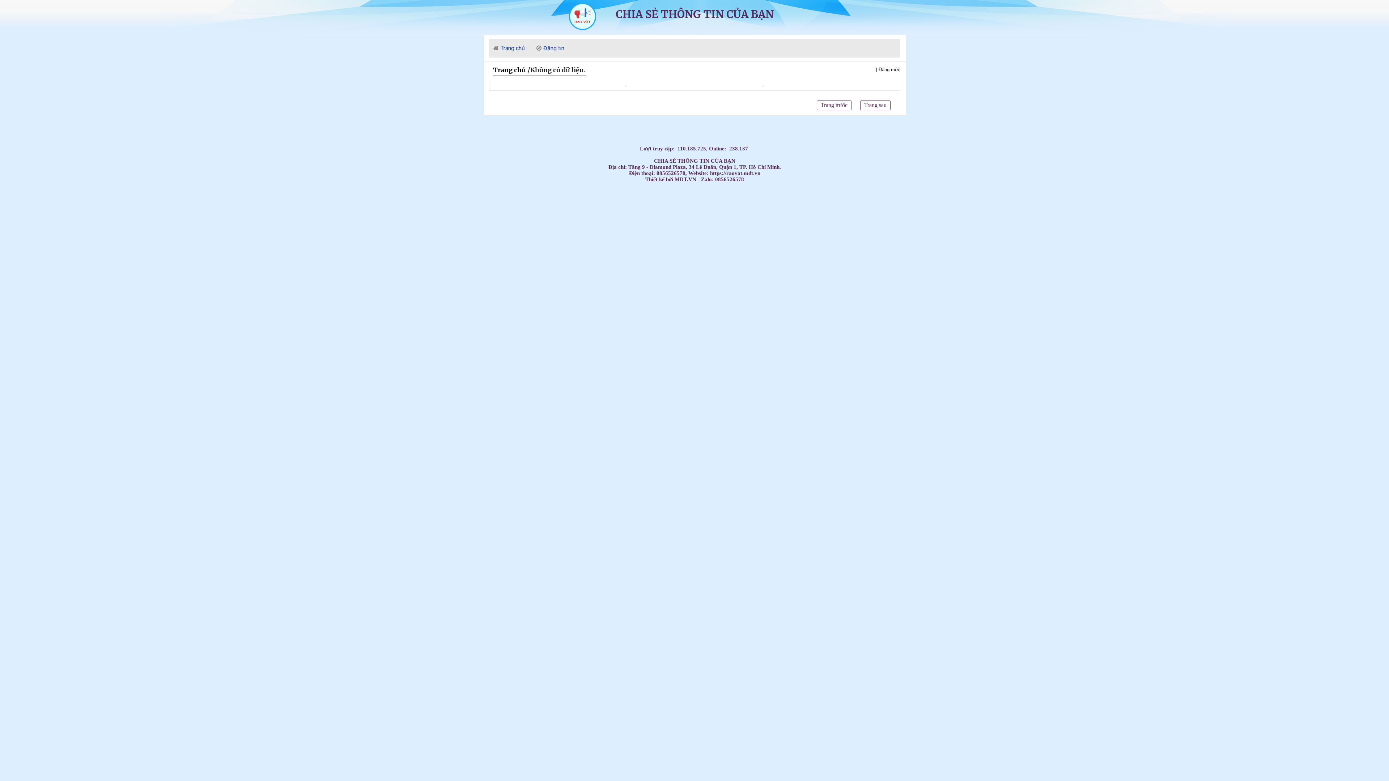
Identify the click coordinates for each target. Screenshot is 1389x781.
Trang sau (875, 105)
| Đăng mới (887, 69)
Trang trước (834, 105)
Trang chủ (509, 70)
